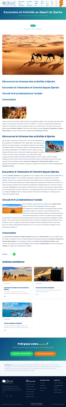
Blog (56, 3)
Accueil (15, 3)
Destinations (36, 3)
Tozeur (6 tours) (30, 391)
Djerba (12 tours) (30, 384)
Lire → (5, 296)
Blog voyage (43, 388)
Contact (52, 3)
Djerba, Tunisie (57, 390)
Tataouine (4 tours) (30, 389)
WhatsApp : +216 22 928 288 (21, 353)
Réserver (61, 3)
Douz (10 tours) (30, 386)
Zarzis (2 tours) (29, 394)
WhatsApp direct (58, 392)
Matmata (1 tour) (30, 396)
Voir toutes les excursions (45, 354)
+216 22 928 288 (58, 383)
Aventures (42, 3)
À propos (47, 3)
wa (14, 254)
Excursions (42, 385)
